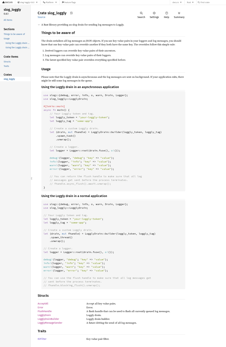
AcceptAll (43, 303)
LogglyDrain (44, 315)
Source (41, 17)
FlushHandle (45, 311)
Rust (189, 2)
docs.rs (175, 2)
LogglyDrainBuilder (48, 318)
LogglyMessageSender (50, 322)
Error (40, 307)
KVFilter (42, 338)
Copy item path (71, 13)
